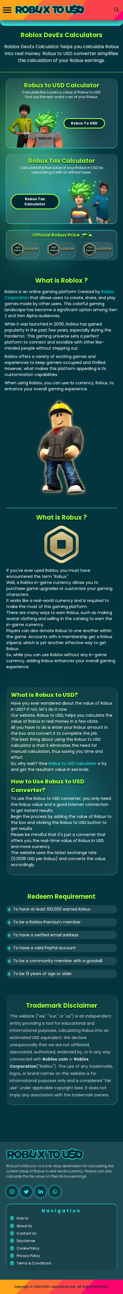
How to (22, 1218)
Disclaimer (26, 1240)
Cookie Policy (28, 1248)
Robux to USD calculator (72, 763)
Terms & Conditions (34, 1263)
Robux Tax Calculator (34, 201)
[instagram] (12, 1191)
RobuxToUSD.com (21, 1166)
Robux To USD (84, 123)
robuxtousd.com (63, 1287)
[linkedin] (40, 1191)
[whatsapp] (55, 1191)
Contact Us (26, 1233)
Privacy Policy (28, 1255)
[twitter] (26, 1191)
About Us (24, 1225)
